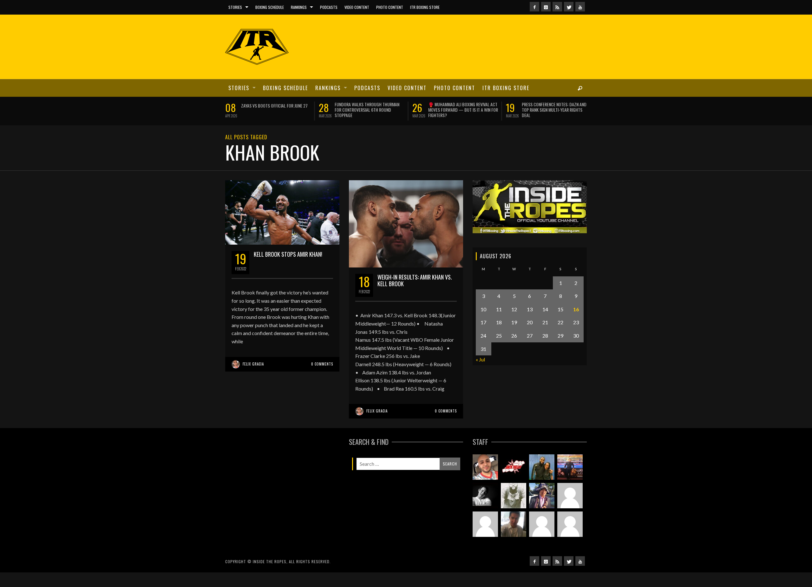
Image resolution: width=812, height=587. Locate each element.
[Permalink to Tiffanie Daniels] (541, 481)
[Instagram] (546, 6)
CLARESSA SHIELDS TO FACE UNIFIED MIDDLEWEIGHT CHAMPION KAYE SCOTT (514, 107)
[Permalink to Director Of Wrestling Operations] (570, 510)
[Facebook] (534, 6)
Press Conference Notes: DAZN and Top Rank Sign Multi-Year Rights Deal (232, 110)
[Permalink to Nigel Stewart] (513, 510)
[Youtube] (580, 6)
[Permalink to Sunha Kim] (541, 510)
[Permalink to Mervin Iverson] (513, 538)
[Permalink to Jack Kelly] (513, 481)
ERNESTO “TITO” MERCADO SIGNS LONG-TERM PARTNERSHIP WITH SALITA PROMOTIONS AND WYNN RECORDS (421, 110)
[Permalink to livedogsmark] (570, 538)
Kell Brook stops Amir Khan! (288, 268)
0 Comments (322, 378)
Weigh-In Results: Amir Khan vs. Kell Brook (414, 294)
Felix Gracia (253, 378)
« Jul (480, 374)
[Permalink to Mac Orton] (541, 538)
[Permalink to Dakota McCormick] (485, 510)
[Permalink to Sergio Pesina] (570, 481)
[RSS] (557, 6)
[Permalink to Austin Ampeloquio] (485, 538)
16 (576, 323)
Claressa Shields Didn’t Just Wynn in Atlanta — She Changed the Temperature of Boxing (328, 110)
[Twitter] (568, 6)
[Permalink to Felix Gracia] (485, 481)
